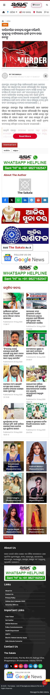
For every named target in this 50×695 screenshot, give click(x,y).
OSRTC (7, 634)
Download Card (9, 145)
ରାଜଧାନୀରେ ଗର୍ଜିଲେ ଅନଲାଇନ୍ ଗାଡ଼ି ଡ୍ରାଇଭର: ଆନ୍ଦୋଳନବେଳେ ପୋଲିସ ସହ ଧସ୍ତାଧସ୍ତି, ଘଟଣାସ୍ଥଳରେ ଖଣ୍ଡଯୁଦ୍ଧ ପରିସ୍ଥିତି (36, 390)
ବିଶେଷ (39, 12)
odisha (7, 150)
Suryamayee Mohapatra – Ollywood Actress (13, 466)
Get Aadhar (9, 620)
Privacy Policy (10, 598)
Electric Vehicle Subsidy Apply (16, 638)
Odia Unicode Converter (13, 641)
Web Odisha (44, 692)
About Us (8, 591)
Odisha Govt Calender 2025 (15, 601)
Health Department (12, 631)
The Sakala (25, 193)
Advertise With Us (11, 605)
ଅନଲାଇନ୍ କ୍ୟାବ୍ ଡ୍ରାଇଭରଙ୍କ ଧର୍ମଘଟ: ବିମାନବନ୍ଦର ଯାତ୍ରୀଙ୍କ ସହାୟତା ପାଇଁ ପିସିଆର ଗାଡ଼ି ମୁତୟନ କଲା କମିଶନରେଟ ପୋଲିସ (35, 317)
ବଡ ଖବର (26, 12)
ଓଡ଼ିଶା (8, 21)
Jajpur (16, 150)
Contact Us (9, 594)
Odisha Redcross (11, 624)
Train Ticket (9, 616)
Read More (25, 136)
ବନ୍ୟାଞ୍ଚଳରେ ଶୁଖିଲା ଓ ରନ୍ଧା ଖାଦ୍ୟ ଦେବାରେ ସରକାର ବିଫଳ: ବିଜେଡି (35, 351)
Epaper (37, 5)
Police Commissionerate (13, 627)
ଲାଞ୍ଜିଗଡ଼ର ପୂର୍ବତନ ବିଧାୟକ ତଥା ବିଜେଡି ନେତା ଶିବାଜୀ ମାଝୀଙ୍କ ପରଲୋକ (11, 315)
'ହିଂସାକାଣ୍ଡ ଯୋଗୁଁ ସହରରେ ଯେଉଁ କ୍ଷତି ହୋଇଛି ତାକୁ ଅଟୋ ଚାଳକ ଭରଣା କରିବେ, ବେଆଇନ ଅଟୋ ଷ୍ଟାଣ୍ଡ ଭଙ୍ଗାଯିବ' (13, 353)
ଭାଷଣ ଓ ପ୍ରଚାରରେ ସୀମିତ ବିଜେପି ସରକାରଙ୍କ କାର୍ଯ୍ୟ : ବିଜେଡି (36, 424)
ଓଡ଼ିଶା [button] (12, 12)
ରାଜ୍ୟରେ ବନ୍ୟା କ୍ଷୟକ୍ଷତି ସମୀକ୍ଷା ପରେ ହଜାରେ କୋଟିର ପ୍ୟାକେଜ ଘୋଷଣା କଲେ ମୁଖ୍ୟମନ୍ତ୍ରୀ (13, 387)
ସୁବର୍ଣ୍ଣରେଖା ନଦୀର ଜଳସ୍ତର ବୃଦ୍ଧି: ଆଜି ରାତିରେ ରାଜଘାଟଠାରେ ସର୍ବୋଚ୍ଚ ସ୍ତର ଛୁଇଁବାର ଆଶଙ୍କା (13, 425)
